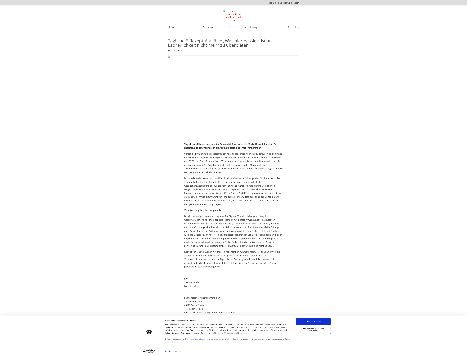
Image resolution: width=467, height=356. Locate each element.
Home (171, 27)
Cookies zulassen (313, 321)
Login (296, 3)
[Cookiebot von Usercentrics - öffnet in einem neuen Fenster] (149, 351)
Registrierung (285, 3)
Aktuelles (293, 27)
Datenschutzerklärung (195, 339)
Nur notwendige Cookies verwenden (313, 330)
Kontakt (272, 3)
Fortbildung (250, 27)
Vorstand (209, 27)
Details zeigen (171, 351)
